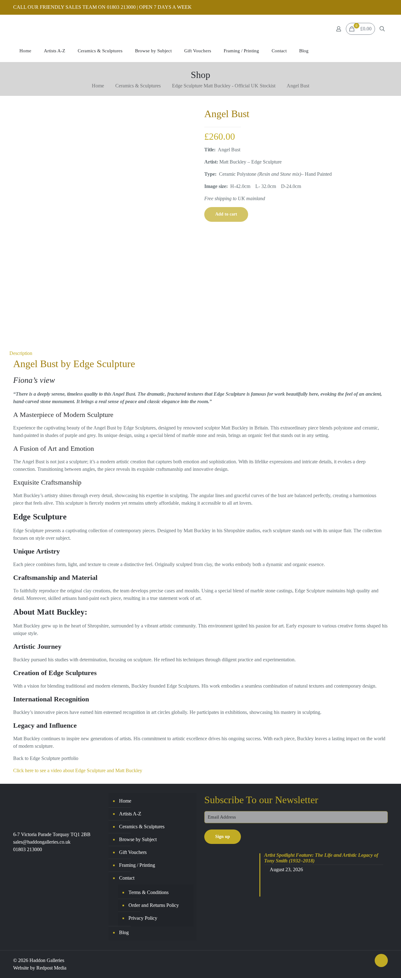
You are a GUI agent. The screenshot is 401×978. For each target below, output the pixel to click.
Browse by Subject (138, 839)
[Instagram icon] (384, 7)
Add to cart (226, 214)
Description (20, 353)
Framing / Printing (137, 865)
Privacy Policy (142, 918)
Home (98, 85)
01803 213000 (27, 849)
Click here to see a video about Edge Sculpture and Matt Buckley (77, 770)
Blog (124, 932)
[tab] (200, 353)
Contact (126, 878)
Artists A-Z (130, 813)
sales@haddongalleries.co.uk (41, 842)
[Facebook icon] (376, 7)
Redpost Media (51, 967)
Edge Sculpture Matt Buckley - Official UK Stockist (223, 85)
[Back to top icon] (381, 960)
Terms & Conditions (148, 892)
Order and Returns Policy (153, 905)
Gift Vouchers (133, 852)
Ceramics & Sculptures (138, 85)
